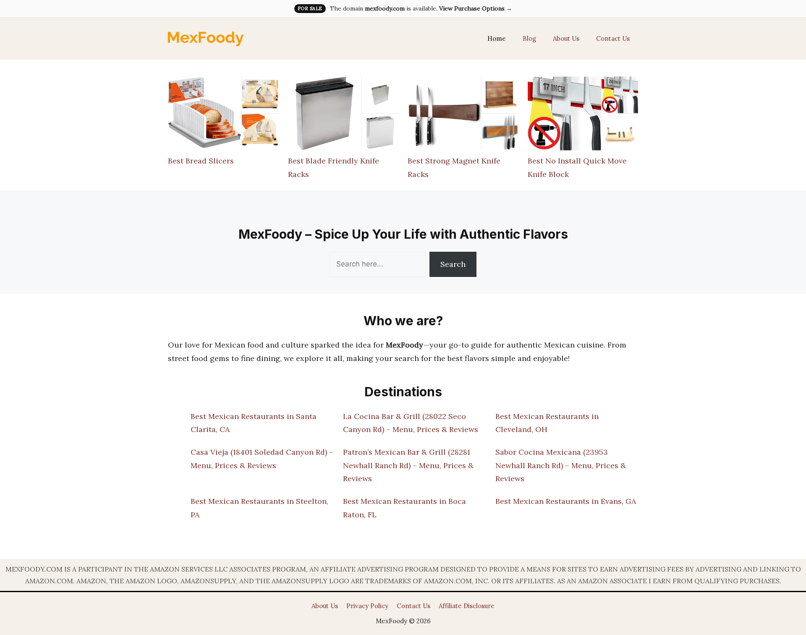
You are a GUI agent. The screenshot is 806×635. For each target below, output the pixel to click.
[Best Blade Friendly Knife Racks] (343, 115)
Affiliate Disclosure (467, 606)
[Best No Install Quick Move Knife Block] (583, 115)
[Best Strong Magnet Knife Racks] (463, 115)
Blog (529, 38)
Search (453, 264)
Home (496, 38)
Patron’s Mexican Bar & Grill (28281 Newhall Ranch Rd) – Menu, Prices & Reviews (408, 465)
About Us (566, 38)
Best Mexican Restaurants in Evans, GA (565, 501)
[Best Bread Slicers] (223, 115)
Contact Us (613, 38)
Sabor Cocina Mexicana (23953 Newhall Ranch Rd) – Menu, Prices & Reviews (560, 465)
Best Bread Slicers (201, 161)
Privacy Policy (367, 606)
